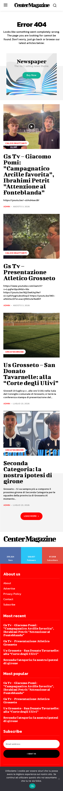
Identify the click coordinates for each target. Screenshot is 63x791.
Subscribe (52, 548)
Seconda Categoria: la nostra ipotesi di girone (27, 471)
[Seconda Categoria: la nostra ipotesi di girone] (31, 433)
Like (10, 548)
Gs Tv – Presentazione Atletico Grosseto (29, 271)
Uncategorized (14, 351)
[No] (58, 778)
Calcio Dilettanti (16, 143)
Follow (31, 548)
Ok (32, 786)
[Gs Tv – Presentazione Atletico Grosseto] (31, 236)
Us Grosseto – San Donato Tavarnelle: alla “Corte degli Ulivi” (30, 373)
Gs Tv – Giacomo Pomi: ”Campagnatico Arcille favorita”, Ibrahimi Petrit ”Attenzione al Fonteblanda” (28, 174)
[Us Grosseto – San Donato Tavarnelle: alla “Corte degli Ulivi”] (31, 335)
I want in (31, 753)
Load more (30, 516)
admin (6, 206)
